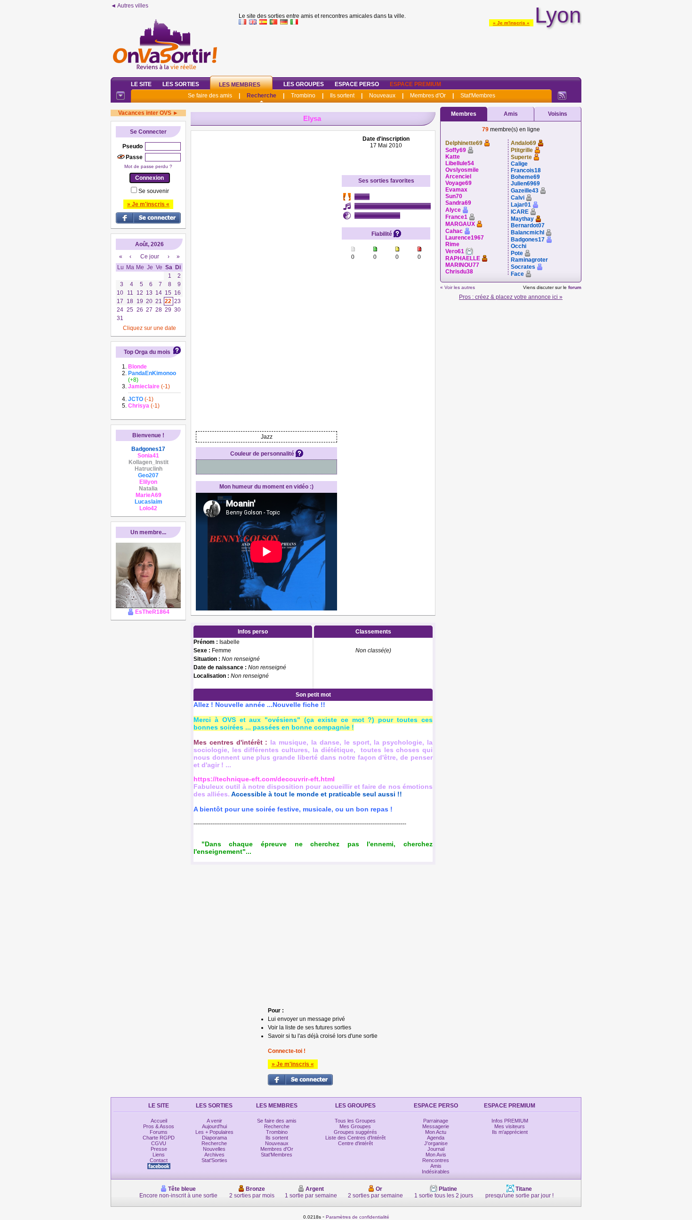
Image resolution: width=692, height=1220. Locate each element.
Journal (435, 1149)
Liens (159, 1154)
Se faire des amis (210, 95)
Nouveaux (382, 95)
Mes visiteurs (509, 1126)
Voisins (557, 114)
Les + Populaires (214, 1132)
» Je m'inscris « (511, 22)
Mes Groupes (355, 1126)
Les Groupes (303, 84)
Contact (159, 1160)
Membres (463, 114)
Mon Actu (435, 1132)
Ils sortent (342, 95)
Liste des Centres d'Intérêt (355, 1137)
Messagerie (435, 1126)
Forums (159, 1132)
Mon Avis (436, 1154)
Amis (511, 114)
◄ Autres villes (129, 5)
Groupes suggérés (355, 1132)
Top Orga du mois (147, 352)
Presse (159, 1149)
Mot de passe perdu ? (148, 166)
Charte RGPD (159, 1137)
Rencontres (435, 1160)
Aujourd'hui (214, 1126)
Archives (214, 1154)
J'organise (436, 1143)
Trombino (303, 95)
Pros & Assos (158, 1126)
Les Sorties (180, 84)
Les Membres (239, 84)
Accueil (159, 1121)
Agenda (435, 1137)
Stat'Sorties (214, 1160)
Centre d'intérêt (355, 1143)
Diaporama (214, 1137)
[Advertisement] (410, 49)
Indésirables (436, 1171)
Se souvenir (153, 191)
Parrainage (435, 1121)
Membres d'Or (428, 95)
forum (574, 287)
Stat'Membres (477, 95)
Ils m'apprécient (510, 1132)
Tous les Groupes (355, 1121)
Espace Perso (357, 84)
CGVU (158, 1143)
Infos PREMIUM (509, 1121)
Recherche (261, 95)
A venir (214, 1121)
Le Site (141, 84)
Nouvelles (214, 1149)
